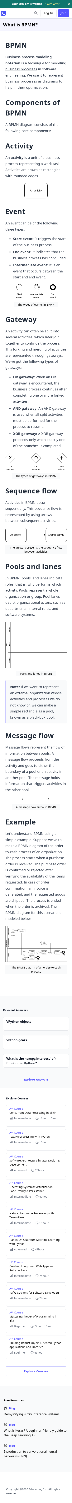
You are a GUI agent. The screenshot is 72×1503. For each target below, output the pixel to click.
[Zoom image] (36, 191)
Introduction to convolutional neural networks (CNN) (30, 1453)
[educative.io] (3, 13)
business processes (21, 69)
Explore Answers (36, 1079)
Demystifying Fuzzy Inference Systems (32, 1414)
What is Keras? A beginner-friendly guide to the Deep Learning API (35, 1432)
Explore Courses (36, 1371)
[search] (36, 13)
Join (64, 13)
